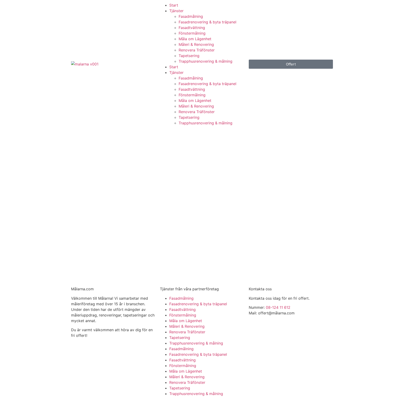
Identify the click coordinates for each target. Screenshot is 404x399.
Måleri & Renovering (196, 44)
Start (173, 5)
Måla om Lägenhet (195, 38)
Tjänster (176, 10)
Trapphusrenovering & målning (205, 61)
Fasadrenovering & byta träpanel (207, 22)
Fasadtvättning (192, 27)
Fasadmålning (191, 16)
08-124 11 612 (278, 307)
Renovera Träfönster (197, 50)
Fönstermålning (192, 33)
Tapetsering (189, 55)
